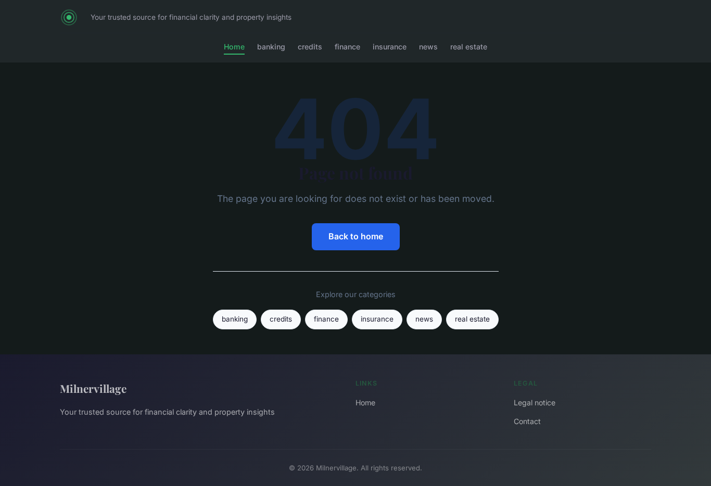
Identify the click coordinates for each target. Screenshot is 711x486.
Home (234, 46)
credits (310, 46)
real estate (468, 46)
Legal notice (534, 402)
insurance (390, 46)
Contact (527, 421)
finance (347, 46)
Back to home (355, 236)
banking (271, 46)
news (428, 46)
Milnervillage (93, 388)
